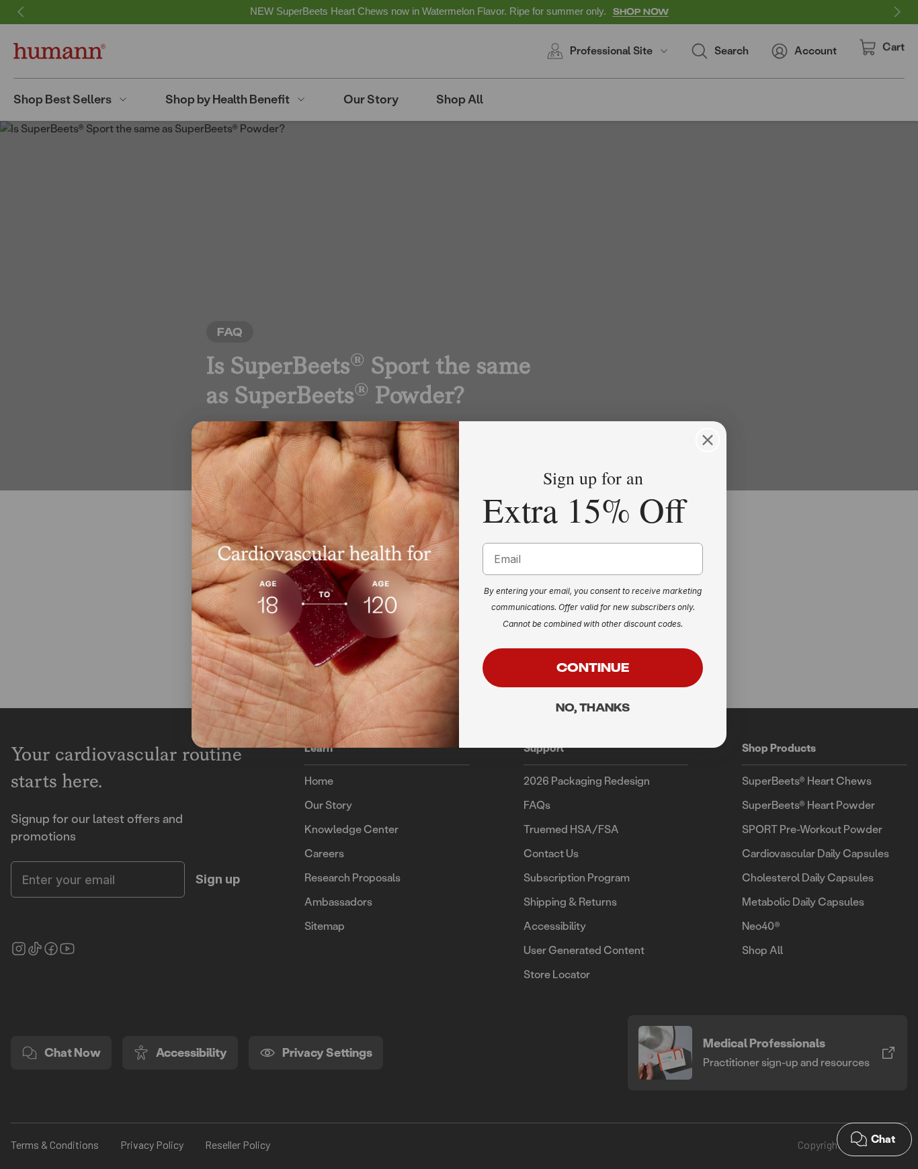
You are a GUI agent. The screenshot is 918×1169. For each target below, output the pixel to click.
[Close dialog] (707, 440)
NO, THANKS (593, 707)
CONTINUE (593, 667)
